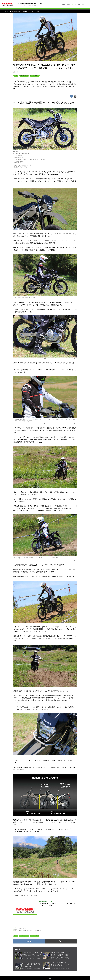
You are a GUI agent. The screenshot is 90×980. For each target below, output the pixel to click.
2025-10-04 (16, 72)
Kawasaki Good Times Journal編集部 (30, 930)
